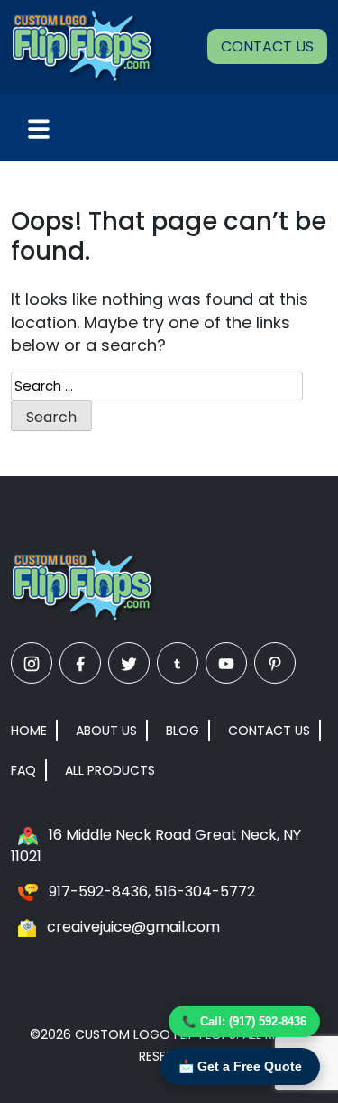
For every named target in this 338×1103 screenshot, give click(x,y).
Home (29, 731)
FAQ (23, 770)
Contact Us (267, 46)
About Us (106, 731)
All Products (110, 770)
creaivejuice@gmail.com (133, 926)
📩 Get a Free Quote (240, 1066)
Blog (182, 731)
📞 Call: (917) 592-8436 (244, 1021)
